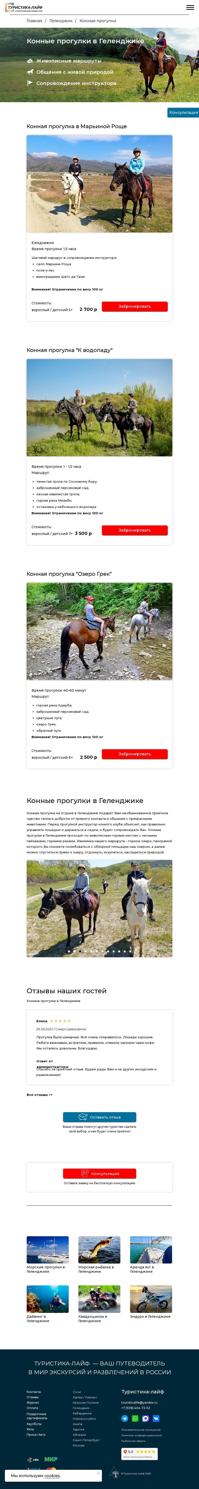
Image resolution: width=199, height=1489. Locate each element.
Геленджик (61, 20)
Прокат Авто (36, 1434)
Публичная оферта (133, 1441)
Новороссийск (84, 1418)
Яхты (30, 1429)
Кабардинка (82, 1413)
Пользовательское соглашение (141, 1429)
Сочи (77, 1392)
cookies (52, 1475)
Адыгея (78, 1429)
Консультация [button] (105, 1173)
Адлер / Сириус (85, 1397)
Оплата (32, 1408)
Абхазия (79, 1434)
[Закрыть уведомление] (98, 1473)
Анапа (77, 1424)
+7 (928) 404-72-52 (135, 1408)
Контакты (34, 1392)
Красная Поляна (86, 1402)
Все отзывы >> (40, 1095)
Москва (78, 1445)
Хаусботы (34, 1424)
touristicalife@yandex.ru (139, 1402)
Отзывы (33, 1397)
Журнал (33, 1402)
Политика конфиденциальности (141, 1435)
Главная (34, 20)
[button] (134, 306)
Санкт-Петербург (86, 1440)
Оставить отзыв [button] (105, 1117)
